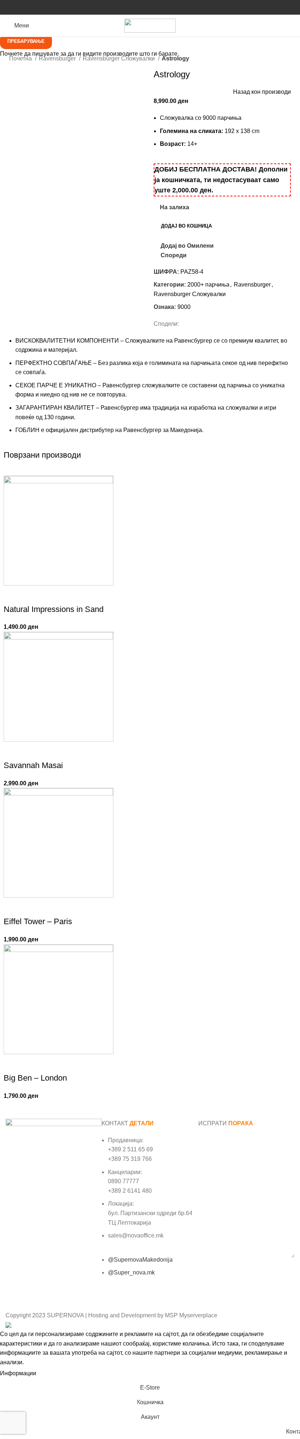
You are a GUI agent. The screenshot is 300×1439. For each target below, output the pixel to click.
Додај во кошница (186, 226)
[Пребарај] (294, 25)
